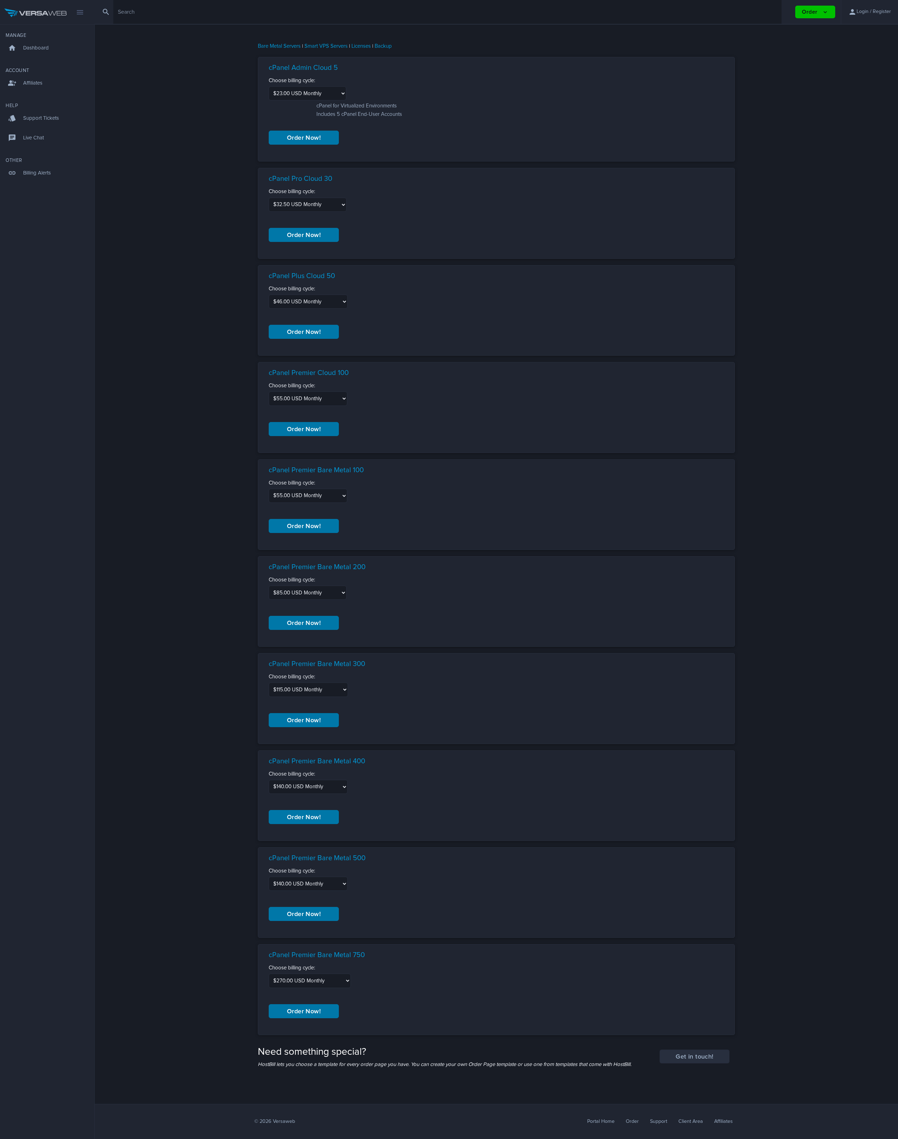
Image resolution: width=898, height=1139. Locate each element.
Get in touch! (694, 1057)
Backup (383, 46)
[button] (869, 12)
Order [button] (815, 12)
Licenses (361, 46)
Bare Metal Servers (279, 46)
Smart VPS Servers (326, 46)
